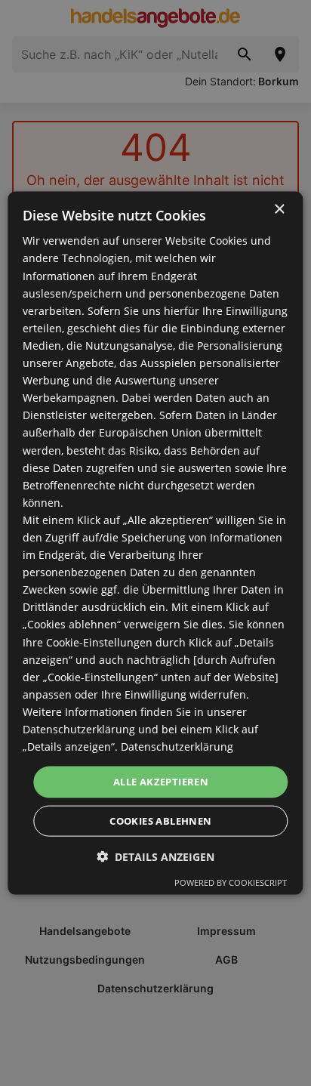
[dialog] (155, 543)
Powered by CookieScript (230, 881)
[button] (155, 856)
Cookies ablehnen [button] (160, 820)
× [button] (279, 209)
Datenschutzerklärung (177, 746)
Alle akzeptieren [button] (160, 781)
